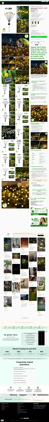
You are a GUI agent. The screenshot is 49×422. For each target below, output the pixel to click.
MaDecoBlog (3, 409)
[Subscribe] (43, 398)
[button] (12, 3)
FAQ (18, 413)
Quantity (32, 27)
